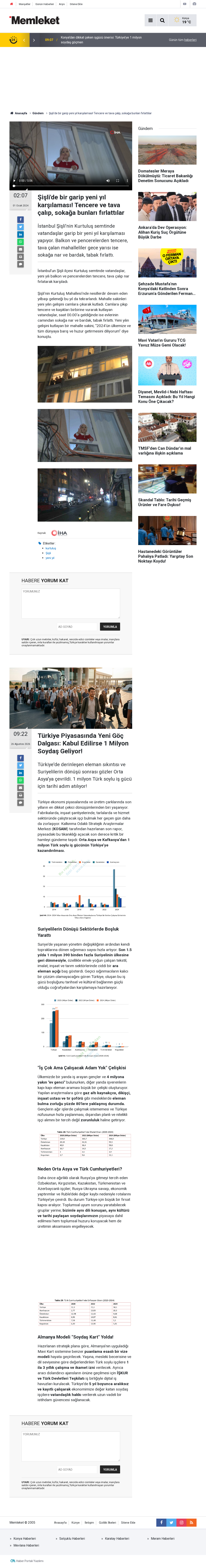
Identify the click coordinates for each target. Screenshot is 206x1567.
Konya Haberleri (24, 1538)
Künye (76, 1522)
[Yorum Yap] (20, 264)
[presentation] (24, 40)
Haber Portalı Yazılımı (29, 1561)
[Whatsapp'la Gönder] (20, 242)
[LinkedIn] (20, 234)
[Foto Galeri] (194, 4)
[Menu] (150, 20)
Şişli (48, 553)
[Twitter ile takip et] (171, 1523)
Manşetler (24, 4)
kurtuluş (51, 548)
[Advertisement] (103, 77)
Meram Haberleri (162, 1538)
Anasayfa (60, 1522)
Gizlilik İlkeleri (107, 1522)
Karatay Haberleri (117, 1538)
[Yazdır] (20, 257)
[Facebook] (20, 219)
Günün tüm (183, 40)
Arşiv (62, 4)
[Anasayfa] (11, 4)
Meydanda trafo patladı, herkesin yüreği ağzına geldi (97, 40)
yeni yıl (50, 558)
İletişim (89, 1522)
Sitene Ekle (76, 4)
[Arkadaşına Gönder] (20, 249)
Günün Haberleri (44, 4)
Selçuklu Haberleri (72, 1538)
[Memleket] (34, 20)
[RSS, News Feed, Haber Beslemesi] (191, 1523)
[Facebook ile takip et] (161, 1523)
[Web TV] (184, 4)
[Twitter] (20, 227)
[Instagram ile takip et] (181, 1523)
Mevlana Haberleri (26, 1545)
